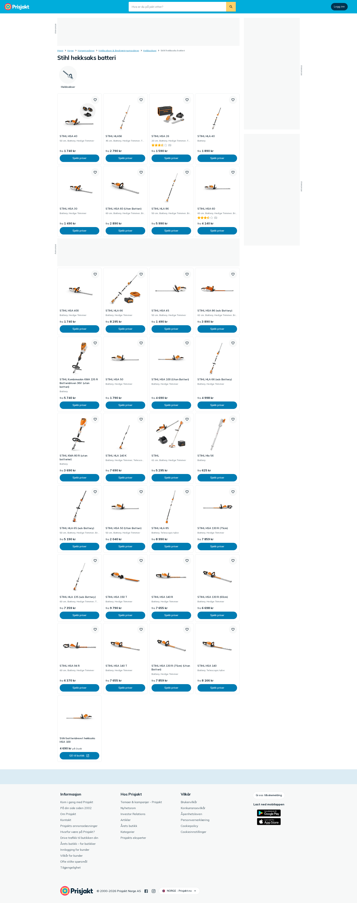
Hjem (60, 50)
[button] (95, 100)
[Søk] (231, 7)
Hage (70, 50)
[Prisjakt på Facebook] (146, 891)
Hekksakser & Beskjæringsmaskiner (119, 50)
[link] (79, 128)
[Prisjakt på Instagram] (153, 891)
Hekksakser (149, 50)
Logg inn (339, 6)
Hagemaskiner (86, 50)
